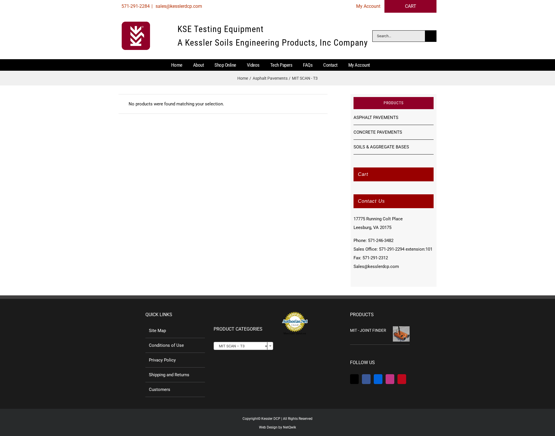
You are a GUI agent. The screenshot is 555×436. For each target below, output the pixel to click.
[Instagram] (390, 379)
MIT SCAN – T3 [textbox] (241, 346)
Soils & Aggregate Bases (381, 147)
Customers (159, 389)
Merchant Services (295, 333)
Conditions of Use (166, 345)
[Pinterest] (401, 379)
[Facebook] (366, 379)
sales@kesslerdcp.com (178, 6)
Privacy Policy (162, 360)
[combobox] (243, 346)
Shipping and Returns (169, 374)
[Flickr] (378, 379)
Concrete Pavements (378, 132)
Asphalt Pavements (376, 117)
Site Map (157, 330)
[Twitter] (354, 379)
